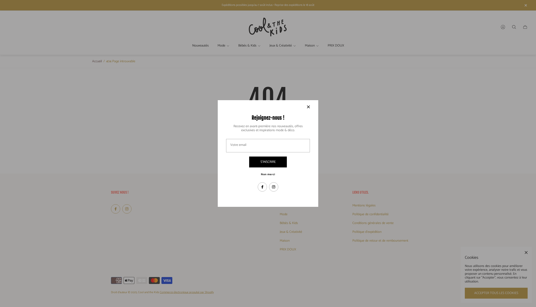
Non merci (268, 174)
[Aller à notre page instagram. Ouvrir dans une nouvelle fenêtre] (273, 187)
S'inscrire (268, 162)
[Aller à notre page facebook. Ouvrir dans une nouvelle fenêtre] (262, 187)
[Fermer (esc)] (308, 106)
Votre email (238, 145)
